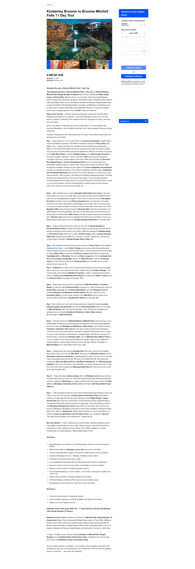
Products (50, 5)
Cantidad (125, 24)
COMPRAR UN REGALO (134, 76)
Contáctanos (124, 121)
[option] (55, 64)
